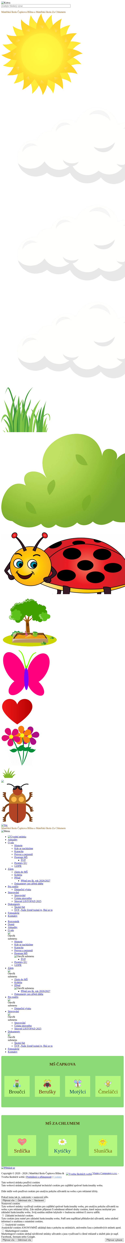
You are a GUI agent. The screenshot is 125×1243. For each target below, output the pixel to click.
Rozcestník (13, 921)
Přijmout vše (8, 1200)
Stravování (19, 895)
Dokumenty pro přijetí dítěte (28, 883)
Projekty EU (20, 863)
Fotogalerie (13, 1048)
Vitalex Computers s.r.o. (104, 1173)
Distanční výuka (22, 889)
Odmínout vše (24, 1200)
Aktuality (12, 927)
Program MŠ (21, 857)
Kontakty (12, 1051)
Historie (18, 845)
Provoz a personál (23, 854)
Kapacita (18, 851)
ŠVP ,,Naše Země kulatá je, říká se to (33, 910)
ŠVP (23, 860)
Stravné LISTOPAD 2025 (27, 901)
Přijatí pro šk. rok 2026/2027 (35, 880)
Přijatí (17, 877)
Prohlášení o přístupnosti (38, 1177)
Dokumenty (14, 1031)
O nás (11, 930)
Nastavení (39, 1200)
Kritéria (18, 874)
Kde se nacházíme (23, 848)
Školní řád (19, 907)
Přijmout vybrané (114, 1240)
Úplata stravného (23, 898)
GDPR (17, 866)
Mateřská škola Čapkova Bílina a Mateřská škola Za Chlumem (33, 12)
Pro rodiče (13, 997)
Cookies (57, 1177)
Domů (11, 924)
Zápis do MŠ (21, 871)
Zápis (11, 968)
